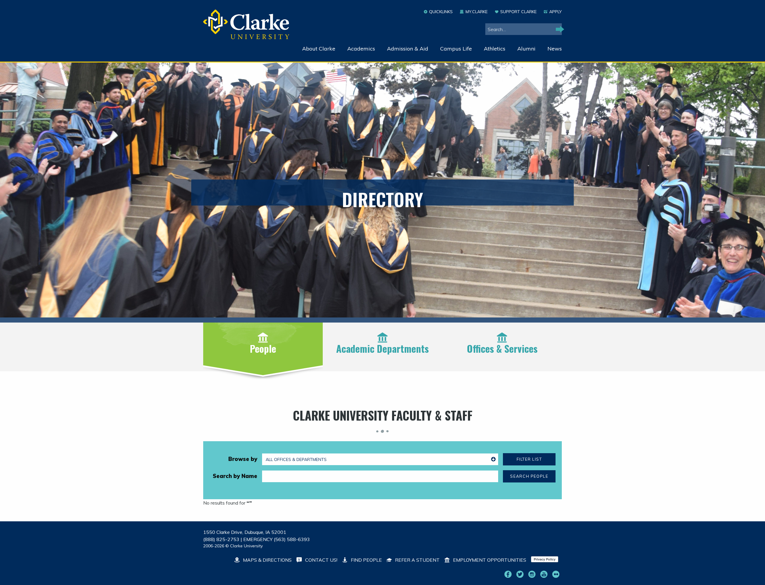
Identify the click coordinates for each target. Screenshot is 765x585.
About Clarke (318, 48)
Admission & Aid (407, 48)
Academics (361, 48)
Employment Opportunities (489, 560)
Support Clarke (518, 12)
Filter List (529, 459)
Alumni (526, 48)
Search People (529, 476)
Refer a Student (417, 560)
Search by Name (235, 476)
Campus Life (456, 48)
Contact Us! (320, 560)
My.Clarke (476, 12)
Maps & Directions (267, 560)
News (554, 48)
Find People (366, 560)
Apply (555, 12)
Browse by (242, 459)
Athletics (494, 48)
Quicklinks (441, 12)
